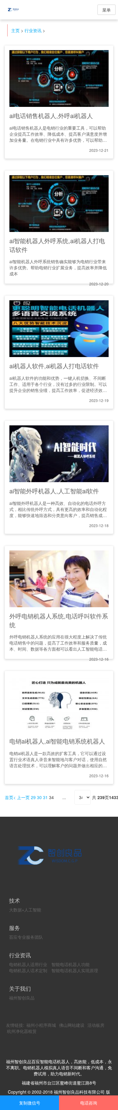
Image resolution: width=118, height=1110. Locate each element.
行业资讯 (33, 30)
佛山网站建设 (71, 1025)
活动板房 (95, 1025)
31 (45, 797)
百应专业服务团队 (26, 937)
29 (33, 797)
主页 (15, 30)
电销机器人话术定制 (28, 970)
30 (39, 797)
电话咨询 (88, 1103)
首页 (9, 797)
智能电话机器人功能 (70, 964)
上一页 (23, 797)
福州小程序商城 (41, 1025)
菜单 (106, 10)
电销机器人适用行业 (28, 964)
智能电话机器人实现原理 (74, 970)
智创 (18, 9)
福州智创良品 (21, 998)
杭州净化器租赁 (22, 1031)
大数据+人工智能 (25, 910)
